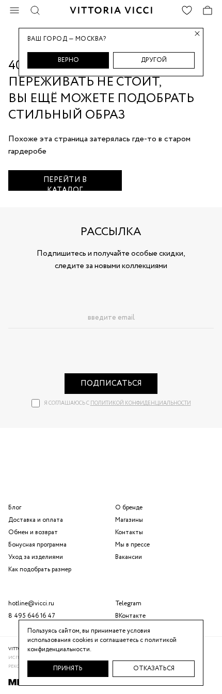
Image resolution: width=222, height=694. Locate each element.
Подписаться (111, 383)
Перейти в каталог (65, 183)
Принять (68, 668)
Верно (68, 60)
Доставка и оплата (35, 520)
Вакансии (128, 557)
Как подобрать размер (39, 569)
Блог (14, 507)
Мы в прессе (132, 544)
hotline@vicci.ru (31, 603)
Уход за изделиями (35, 557)
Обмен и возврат (33, 532)
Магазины (129, 520)
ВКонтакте (130, 616)
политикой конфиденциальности (140, 403)
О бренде (128, 507)
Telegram (128, 603)
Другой (154, 60)
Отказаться (154, 668)
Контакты (129, 532)
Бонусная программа (37, 544)
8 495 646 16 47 (31, 616)
